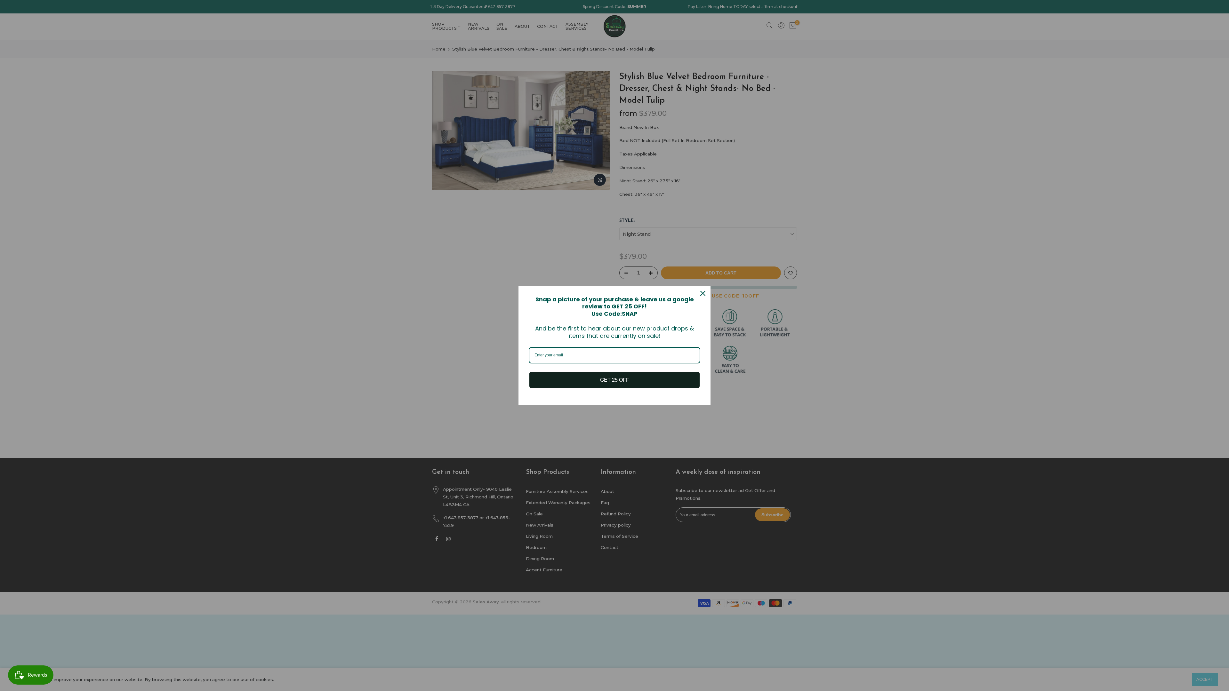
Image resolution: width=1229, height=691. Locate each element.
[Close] (703, 293)
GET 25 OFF (614, 380)
